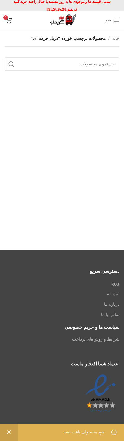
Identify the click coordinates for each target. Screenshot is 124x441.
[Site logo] (62, 19)
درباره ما (111, 304)
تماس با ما (110, 314)
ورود (115, 283)
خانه (115, 38)
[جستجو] (11, 64)
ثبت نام (113, 294)
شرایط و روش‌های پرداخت (95, 339)
